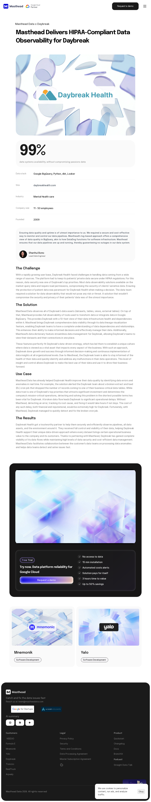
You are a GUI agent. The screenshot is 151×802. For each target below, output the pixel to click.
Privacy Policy (67, 738)
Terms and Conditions (70, 749)
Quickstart (119, 738)
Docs (116, 749)
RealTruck (11, 769)
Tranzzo (10, 764)
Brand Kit (118, 754)
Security (64, 743)
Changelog (119, 743)
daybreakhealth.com (44, 185)
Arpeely (9, 774)
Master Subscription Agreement (75, 759)
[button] (10, 723)
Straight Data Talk (123, 765)
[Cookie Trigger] (61, 765)
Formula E (10, 743)
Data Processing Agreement (74, 754)
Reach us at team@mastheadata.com (24, 701)
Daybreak (10, 759)
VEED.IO (10, 738)
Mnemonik (11, 749)
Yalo (8, 754)
